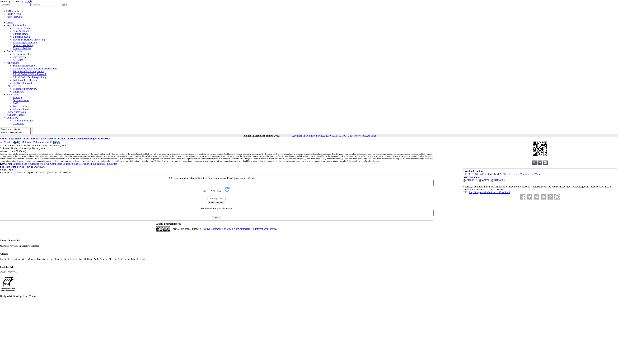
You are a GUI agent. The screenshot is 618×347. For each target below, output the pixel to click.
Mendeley (472, 179)
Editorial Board (20, 33)
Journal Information (16, 25)
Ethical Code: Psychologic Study (29, 77)
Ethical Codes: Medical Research (30, 74)
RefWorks (536, 174)
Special (12, 169)
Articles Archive (14, 51)
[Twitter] (529, 197)
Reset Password (14, 16)
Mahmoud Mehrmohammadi (36, 142)
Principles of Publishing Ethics (28, 71)
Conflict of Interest (22, 83)
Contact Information (23, 120)
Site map (17, 97)
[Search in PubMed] (18, 143)
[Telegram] (536, 197)
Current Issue (19, 57)
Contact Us (12, 117)
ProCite (503, 174)
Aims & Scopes (21, 31)
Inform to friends (21, 109)
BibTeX (467, 174)
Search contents (21, 100)
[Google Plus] (550, 197)
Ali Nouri (5, 142)
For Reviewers (13, 86)
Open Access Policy (23, 45)
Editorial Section (21, 36)
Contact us (18, 123)
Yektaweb (34, 296)
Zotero (485, 179)
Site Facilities (13, 94)
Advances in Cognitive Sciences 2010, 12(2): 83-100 (319, 135)
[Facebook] (522, 197)
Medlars (493, 174)
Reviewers (18, 91)
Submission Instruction (24, 65)
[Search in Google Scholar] (15, 143)
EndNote (483, 174)
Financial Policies (22, 48)
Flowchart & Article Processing (29, 39)
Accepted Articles (22, 54)
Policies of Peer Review (25, 80)
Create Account (14, 14)
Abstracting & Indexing (25, 42)
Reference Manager (519, 174)
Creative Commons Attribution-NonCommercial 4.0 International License (239, 228)
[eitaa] (557, 197)
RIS (475, 174)
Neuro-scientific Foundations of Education (95, 163)
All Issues (18, 59)
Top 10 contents (21, 106)
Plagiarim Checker (15, 114)
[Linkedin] (543, 197)
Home (9, 22)
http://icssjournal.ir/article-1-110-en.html (489, 192)
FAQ (15, 103)
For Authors (12, 62)
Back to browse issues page (362, 135)
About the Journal (22, 28)
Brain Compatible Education (58, 163)
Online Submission (16, 112)
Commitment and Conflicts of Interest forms (35, 68)
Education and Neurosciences (28, 163)
